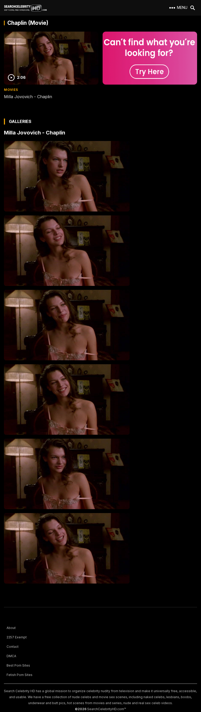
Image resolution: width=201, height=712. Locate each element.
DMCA (11, 656)
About (11, 628)
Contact (13, 647)
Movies (11, 90)
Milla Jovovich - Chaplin (28, 96)
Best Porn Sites (18, 665)
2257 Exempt (17, 637)
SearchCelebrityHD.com (105, 709)
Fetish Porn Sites (19, 675)
